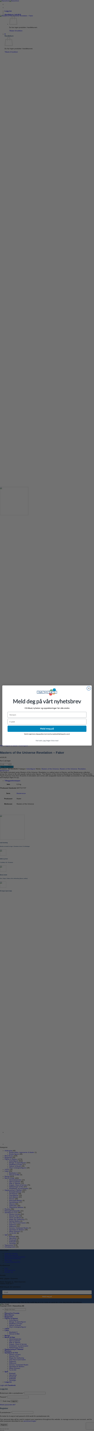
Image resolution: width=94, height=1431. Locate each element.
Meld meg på (47, 728)
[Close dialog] (89, 688)
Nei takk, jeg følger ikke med (47, 740)
